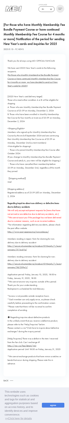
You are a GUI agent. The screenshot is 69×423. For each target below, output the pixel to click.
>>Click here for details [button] (18, 418)
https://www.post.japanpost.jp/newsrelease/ (28, 231)
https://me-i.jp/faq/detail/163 (22, 345)
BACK (6, 381)
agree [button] (53, 405)
